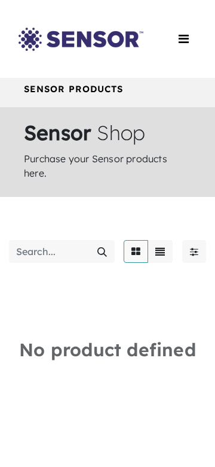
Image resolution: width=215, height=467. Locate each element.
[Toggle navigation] (183, 39)
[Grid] (136, 251)
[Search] (102, 251)
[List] (160, 251)
